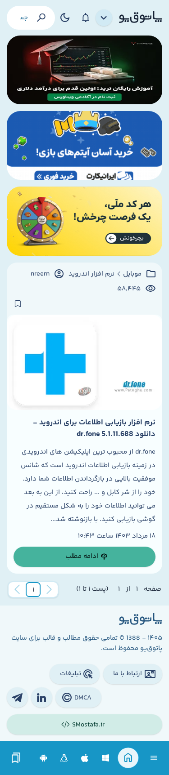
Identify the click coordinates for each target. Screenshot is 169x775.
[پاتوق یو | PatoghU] (140, 17)
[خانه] (128, 758)
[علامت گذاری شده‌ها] (16, 758)
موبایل (132, 274)
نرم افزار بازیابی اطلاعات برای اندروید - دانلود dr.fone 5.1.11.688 (94, 428)
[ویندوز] (105, 758)
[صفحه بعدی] (17, 589)
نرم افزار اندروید (91, 274)
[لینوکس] (64, 758)
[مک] (85, 758)
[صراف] (84, 221)
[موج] (84, 70)
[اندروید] (43, 758)
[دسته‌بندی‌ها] (104, 18)
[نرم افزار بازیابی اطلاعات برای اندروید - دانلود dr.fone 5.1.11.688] (84, 362)
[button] (33, 589)
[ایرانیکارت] (84, 145)
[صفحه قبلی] (49, 589)
